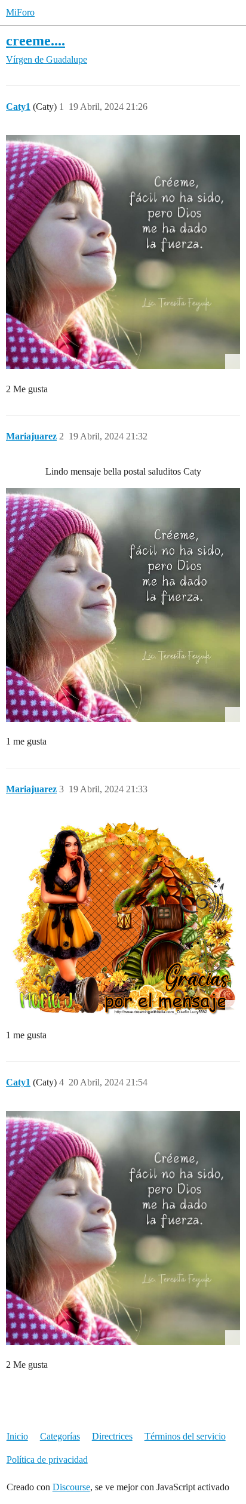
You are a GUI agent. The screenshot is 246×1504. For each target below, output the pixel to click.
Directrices (112, 1436)
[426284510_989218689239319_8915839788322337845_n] (123, 252)
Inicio (17, 1436)
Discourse (71, 1487)
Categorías (60, 1436)
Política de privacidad (47, 1459)
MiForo (20, 12)
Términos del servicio (185, 1436)
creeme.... (35, 40)
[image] (123, 605)
